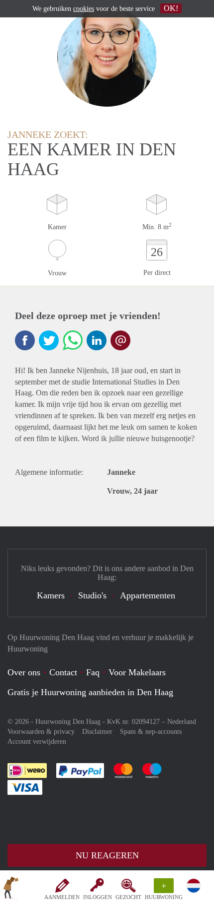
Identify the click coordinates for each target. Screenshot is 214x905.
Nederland (181, 721)
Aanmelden (62, 897)
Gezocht (128, 897)
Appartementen (147, 595)
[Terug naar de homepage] (10, 889)
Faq (93, 672)
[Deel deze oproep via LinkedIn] (97, 340)
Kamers (51, 595)
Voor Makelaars (137, 672)
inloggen (97, 897)
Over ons (23, 672)
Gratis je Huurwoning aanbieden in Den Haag (90, 692)
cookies (83, 8)
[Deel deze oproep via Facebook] (25, 340)
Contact (63, 672)
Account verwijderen (36, 741)
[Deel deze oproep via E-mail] (120, 340)
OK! (171, 8)
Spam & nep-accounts (151, 731)
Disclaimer (97, 731)
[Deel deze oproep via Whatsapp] (73, 340)
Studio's (92, 595)
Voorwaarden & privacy (41, 731)
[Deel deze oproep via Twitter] (49, 340)
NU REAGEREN (107, 855)
